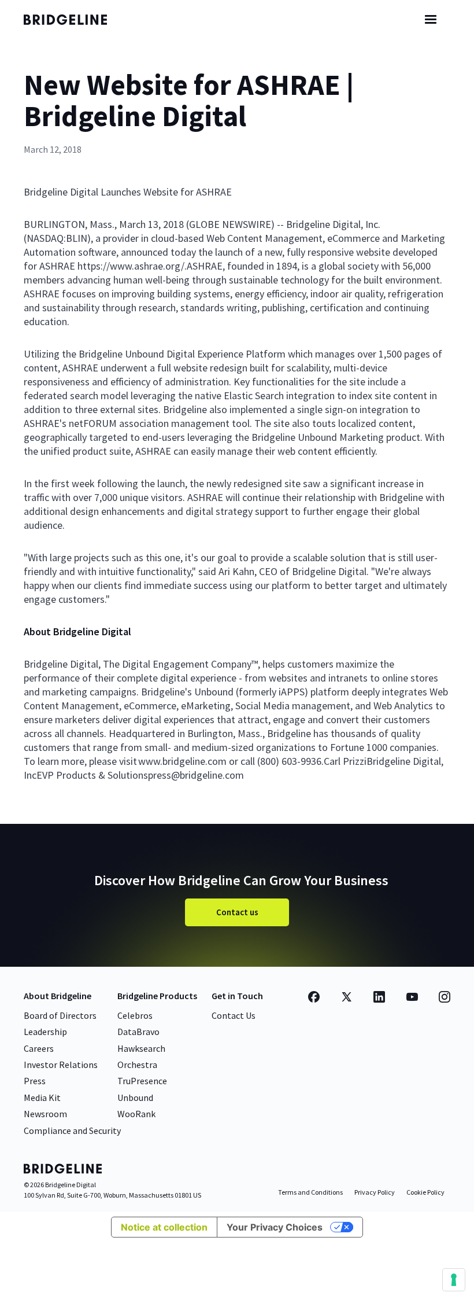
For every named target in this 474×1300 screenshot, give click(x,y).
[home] (76, 19)
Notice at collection (164, 1227)
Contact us (237, 912)
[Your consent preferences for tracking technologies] (454, 1280)
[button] (430, 19)
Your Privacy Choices (275, 1227)
